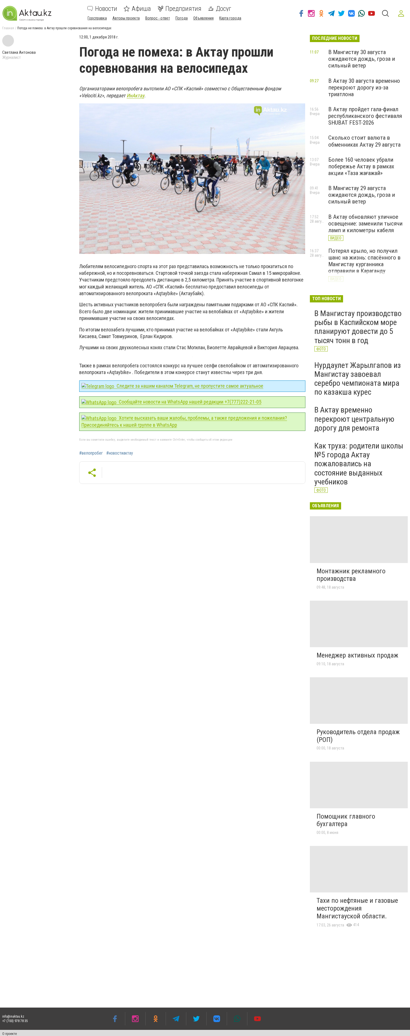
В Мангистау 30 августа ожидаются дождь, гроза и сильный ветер (361, 59)
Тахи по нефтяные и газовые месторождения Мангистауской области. (357, 908)
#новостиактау (119, 453)
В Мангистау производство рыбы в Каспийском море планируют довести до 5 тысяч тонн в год (358, 327)
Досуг (223, 8)
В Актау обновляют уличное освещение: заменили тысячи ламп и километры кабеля (365, 223)
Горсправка (97, 18)
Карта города (230, 18)
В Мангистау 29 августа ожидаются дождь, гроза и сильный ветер (361, 195)
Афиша (141, 8)
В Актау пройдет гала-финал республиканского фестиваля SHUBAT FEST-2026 (365, 116)
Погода (181, 18)
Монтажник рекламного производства (351, 575)
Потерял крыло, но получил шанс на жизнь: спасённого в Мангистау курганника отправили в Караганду (364, 261)
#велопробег (91, 453)
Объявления (203, 18)
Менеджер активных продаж (357, 655)
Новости (106, 8)
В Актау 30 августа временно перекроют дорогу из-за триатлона (364, 87)
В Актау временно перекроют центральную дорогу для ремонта (354, 418)
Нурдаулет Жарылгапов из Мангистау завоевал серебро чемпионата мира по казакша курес (357, 379)
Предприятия (183, 8)
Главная (8, 28)
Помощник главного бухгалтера (346, 820)
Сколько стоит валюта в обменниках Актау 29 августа (364, 141)
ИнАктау (135, 95)
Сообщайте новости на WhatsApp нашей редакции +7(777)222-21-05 (189, 402)
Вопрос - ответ (157, 18)
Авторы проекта (126, 18)
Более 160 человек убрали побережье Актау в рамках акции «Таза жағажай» (361, 166)
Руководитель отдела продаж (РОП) (358, 736)
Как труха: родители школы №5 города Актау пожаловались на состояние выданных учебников (358, 463)
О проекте (9, 1034)
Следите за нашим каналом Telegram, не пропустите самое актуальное (189, 386)
